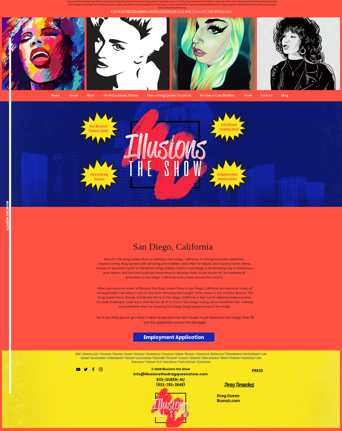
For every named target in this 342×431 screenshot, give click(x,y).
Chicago (105, 354)
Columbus (203, 361)
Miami (224, 357)
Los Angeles (144, 357)
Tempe (129, 357)
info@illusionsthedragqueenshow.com (170, 374)
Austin (128, 354)
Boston (190, 354)
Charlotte (202, 354)
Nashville (159, 357)
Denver (118, 354)
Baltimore (217, 354)
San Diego (170, 361)
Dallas (179, 354)
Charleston (153, 354)
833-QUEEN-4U (170, 379)
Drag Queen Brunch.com (228, 398)
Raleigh (235, 357)
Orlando (195, 357)
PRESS (257, 370)
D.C (159, 361)
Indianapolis (115, 357)
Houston (168, 354)
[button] (73, 95)
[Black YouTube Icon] (78, 369)
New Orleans (210, 357)
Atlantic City (91, 354)
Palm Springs (187, 361)
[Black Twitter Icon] (85, 369)
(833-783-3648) (170, 384)
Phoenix (172, 357)
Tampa (150, 361)
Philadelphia (234, 354)
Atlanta (139, 354)
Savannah (248, 357)
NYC (78, 354)
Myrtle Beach (251, 354)
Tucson (183, 357)
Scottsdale (98, 357)
